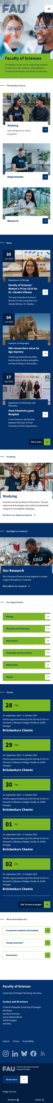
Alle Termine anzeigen (31, 904)
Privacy (16, 1041)
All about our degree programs (17, 515)
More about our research (14, 586)
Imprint (6, 1041)
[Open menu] (49, 9)
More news (36, 441)
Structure (12, 1099)
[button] (26, 616)
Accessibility (28, 1041)
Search (38, 1099)
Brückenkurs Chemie (18, 730)
